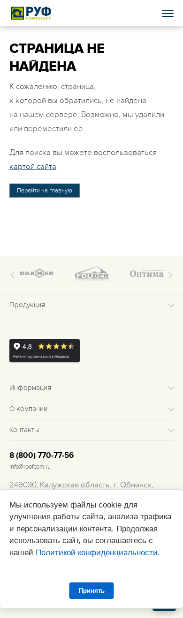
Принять (92, 590)
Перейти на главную (44, 190)
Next (169, 275)
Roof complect (31, 13)
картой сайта (32, 166)
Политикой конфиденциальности (97, 552)
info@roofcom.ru (30, 467)
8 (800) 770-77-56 (41, 455)
